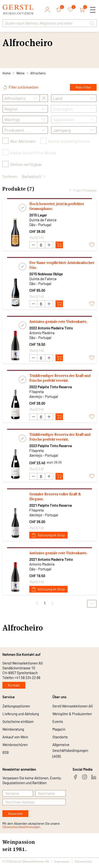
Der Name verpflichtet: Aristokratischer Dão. (61, 265)
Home (6, 73)
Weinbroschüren (15, 744)
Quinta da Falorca (42, 220)
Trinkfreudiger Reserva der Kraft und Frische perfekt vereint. (60, 378)
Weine (20, 73)
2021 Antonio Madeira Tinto (51, 559)
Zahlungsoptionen (16, 706)
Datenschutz (83, 861)
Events (57, 721)
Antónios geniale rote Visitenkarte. (58, 321)
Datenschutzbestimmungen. (21, 827)
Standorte (60, 737)
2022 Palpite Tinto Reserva (50, 387)
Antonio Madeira (42, 333)
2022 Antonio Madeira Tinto (51, 328)
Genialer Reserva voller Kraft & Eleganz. (55, 496)
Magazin (58, 729)
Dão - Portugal (40, 224)
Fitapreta (36, 391)
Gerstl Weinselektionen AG (72, 706)
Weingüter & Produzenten (72, 714)
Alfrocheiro (38, 73)
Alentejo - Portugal (43, 396)
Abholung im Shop (51, 535)
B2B (5, 752)
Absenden (15, 813)
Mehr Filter (83, 87)
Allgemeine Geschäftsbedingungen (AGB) (70, 750)
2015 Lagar (38, 215)
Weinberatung (13, 729)
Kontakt (14, 685)
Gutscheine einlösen (18, 721)
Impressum (61, 861)
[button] (92, 23)
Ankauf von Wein (15, 737)
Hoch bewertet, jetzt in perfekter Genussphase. (56, 206)
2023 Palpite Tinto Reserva (50, 445)
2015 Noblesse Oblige (46, 274)
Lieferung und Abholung (20, 714)
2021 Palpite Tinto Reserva (50, 505)
